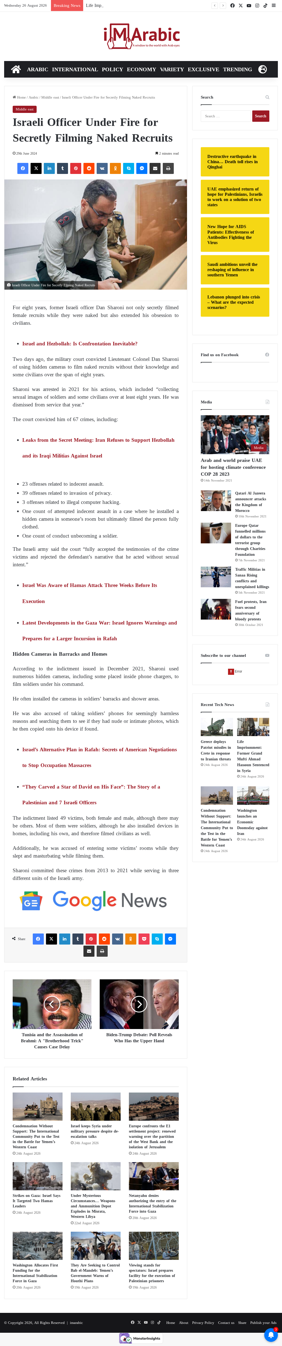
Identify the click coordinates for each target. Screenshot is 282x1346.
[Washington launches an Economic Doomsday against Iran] (253, 795)
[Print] (168, 168)
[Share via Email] (155, 168)
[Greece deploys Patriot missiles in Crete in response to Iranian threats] (217, 727)
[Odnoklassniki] (115, 168)
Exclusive (203, 69)
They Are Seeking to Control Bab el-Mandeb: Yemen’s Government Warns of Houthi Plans (95, 1273)
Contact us (226, 1322)
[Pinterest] (75, 168)
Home (21, 97)
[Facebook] (22, 168)
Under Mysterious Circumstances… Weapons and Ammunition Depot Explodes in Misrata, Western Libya (93, 1206)
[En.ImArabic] (141, 36)
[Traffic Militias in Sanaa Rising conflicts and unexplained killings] (216, 577)
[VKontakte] (102, 168)
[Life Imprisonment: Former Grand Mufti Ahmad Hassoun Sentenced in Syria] (253, 727)
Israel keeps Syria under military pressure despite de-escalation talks (95, 1131)
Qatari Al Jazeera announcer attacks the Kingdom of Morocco (250, 502)
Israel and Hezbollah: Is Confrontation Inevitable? (80, 343)
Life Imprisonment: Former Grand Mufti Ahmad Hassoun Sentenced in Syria (154, 5)
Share (242, 1322)
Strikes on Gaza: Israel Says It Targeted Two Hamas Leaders (36, 1201)
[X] (36, 168)
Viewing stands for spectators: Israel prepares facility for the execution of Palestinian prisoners (152, 1273)
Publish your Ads (263, 1322)
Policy (112, 69)
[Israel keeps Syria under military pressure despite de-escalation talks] (96, 1107)
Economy (141, 69)
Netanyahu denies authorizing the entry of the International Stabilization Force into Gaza (152, 1203)
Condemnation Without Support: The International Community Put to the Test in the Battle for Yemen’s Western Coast (36, 1136)
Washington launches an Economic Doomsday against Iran (252, 822)
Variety (172, 69)
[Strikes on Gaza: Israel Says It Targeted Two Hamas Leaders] (38, 1176)
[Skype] (128, 168)
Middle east (50, 97)
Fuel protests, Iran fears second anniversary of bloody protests (251, 610)
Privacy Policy (203, 1322)
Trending (237, 69)
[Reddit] (88, 168)
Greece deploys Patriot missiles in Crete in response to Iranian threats (216, 750)
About (183, 1322)
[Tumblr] (62, 168)
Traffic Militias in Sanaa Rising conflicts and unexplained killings (252, 578)
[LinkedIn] (49, 168)
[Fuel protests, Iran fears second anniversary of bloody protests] (216, 609)
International (75, 69)
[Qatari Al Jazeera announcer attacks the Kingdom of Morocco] (216, 500)
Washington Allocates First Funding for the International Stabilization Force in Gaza (35, 1273)
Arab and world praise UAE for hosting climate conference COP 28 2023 (233, 467)
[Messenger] (141, 168)
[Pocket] (144, 939)
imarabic (76, 1322)
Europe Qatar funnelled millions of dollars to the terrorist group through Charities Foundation (250, 540)
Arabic (37, 69)
